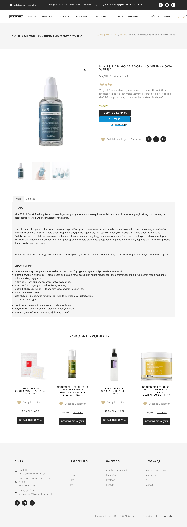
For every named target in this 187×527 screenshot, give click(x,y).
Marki (115, 34)
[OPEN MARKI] (171, 16)
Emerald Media (165, 516)
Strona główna (104, 34)
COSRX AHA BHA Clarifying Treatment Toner (114, 391)
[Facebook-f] (161, 5)
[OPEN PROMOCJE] (54, 16)
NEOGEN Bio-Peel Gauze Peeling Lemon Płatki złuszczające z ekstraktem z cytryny (156, 390)
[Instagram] (173, 5)
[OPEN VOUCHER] (70, 16)
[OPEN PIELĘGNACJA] (110, 16)
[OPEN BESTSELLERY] (90, 16)
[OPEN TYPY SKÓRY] (158, 16)
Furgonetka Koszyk (118, 124)
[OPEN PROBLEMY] (140, 16)
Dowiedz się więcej (72, 421)
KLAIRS (123, 34)
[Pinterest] (167, 5)
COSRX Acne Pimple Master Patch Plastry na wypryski (30, 391)
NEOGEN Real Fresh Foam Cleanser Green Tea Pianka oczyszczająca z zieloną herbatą (72, 390)
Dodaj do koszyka (115, 112)
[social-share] (149, 139)
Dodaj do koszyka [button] (30, 420)
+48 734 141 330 (27, 485)
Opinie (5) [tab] (31, 199)
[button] (85, 70)
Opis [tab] (18, 199)
